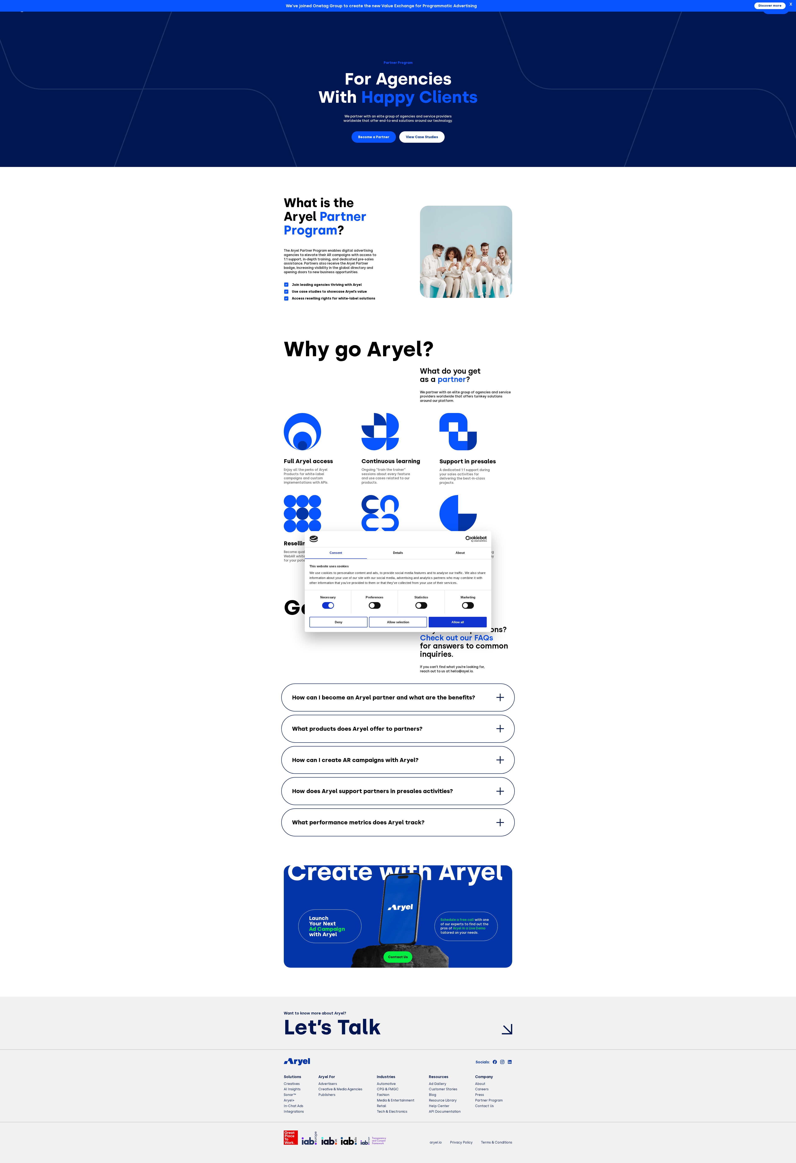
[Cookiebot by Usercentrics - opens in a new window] (468, 539)
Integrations (294, 1111)
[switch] (375, 605)
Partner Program (489, 1100)
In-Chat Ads (293, 1106)
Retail (381, 1106)
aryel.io (436, 1142)
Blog (432, 1095)
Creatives (292, 1084)
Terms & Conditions (496, 1142)
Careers (482, 1089)
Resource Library (443, 1100)
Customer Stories (443, 1089)
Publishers (326, 1095)
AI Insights (292, 1089)
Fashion (383, 1095)
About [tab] (460, 552)
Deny (338, 622)
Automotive (386, 1084)
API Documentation (445, 1111)
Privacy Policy (461, 1142)
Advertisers (327, 1084)
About (480, 1084)
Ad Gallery (437, 1084)
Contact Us (484, 1106)
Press (479, 1095)
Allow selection (398, 622)
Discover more (769, 5)
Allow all (457, 622)
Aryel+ (289, 1100)
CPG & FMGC (388, 1089)
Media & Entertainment (395, 1100)
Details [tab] (398, 552)
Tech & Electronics (392, 1111)
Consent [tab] (336, 552)
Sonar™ (290, 1095)
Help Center (439, 1106)
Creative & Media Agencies (340, 1089)
